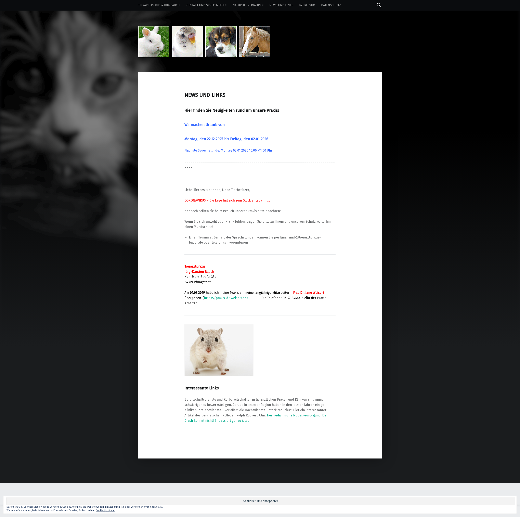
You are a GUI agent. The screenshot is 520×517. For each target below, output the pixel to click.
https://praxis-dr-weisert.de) (226, 298)
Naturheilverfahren (248, 5)
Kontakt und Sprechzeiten (206, 5)
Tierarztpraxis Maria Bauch (159, 5)
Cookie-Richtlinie (105, 510)
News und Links (281, 5)
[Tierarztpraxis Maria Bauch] (204, 29)
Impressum (307, 5)
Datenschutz (331, 5)
